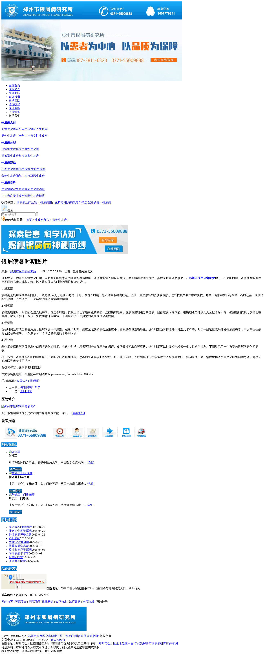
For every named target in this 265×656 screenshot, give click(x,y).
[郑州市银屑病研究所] (91, 18)
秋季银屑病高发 (19, 545)
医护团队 (14, 100)
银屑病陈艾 (16, 557)
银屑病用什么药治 (51, 202)
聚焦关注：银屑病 (99, 202)
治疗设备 (14, 111)
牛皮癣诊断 (23, 195)
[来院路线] (9, 569)
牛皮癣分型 (8, 142)
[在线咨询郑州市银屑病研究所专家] (125, 437)
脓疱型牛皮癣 (10, 155)
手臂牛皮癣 (38, 169)
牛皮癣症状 (8, 195)
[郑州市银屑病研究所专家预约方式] (75, 437)
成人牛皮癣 (40, 129)
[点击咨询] (15, 470)
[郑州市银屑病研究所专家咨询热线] (25, 437)
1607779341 (58, 639)
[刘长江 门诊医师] (22, 494)
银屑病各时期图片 (28, 380)
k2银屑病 (14, 538)
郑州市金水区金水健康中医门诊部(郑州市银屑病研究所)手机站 (138, 643)
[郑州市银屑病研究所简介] (18, 406)
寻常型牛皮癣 (10, 149)
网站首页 (7, 601)
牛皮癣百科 (8, 182)
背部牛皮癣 (8, 175)
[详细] (90, 462)
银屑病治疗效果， (28, 202)
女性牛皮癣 (40, 135)
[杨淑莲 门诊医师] (20, 473)
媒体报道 (14, 96)
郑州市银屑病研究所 (23, 271)
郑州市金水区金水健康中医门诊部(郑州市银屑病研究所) (63, 635)
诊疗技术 (14, 104)
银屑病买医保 (17, 561)
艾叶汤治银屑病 (19, 542)
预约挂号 (102, 601)
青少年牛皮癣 (24, 129)
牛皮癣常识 (8, 189)
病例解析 (14, 108)
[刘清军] (14, 451)
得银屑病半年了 (30, 387)
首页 (29, 219)
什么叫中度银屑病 (20, 530)
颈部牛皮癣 (23, 169)
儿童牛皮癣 (8, 129)
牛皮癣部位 (8, 162)
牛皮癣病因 (23, 189)
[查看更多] (78, 413)
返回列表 (26, 391)
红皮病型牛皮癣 (29, 155)
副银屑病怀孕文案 (20, 534)
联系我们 (14, 115)
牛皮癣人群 (8, 122)
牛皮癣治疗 (37, 189)
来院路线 (88, 601)
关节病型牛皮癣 (29, 149)
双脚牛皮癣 (37, 175)
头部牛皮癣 (8, 169)
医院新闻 (14, 93)
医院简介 (14, 89)
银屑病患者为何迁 (75, 202)
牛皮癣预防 (37, 195)
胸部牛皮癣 (23, 175)
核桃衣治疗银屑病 (20, 549)
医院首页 (14, 85)
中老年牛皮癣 (24, 135)
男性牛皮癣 (8, 135)
